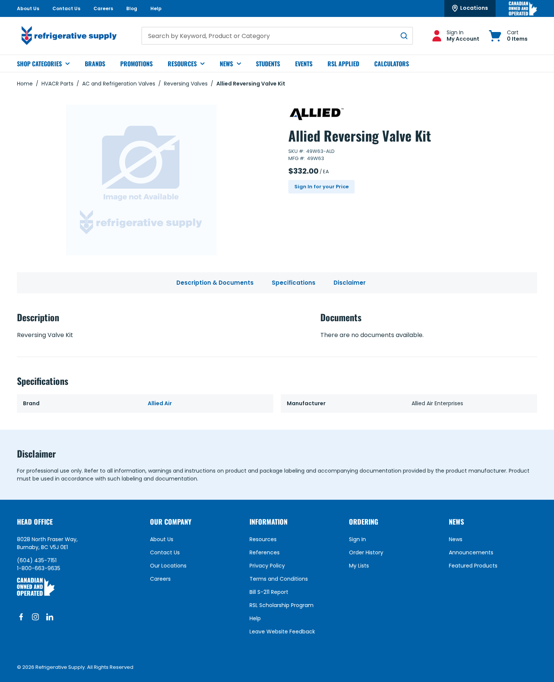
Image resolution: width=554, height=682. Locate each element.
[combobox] (277, 36)
